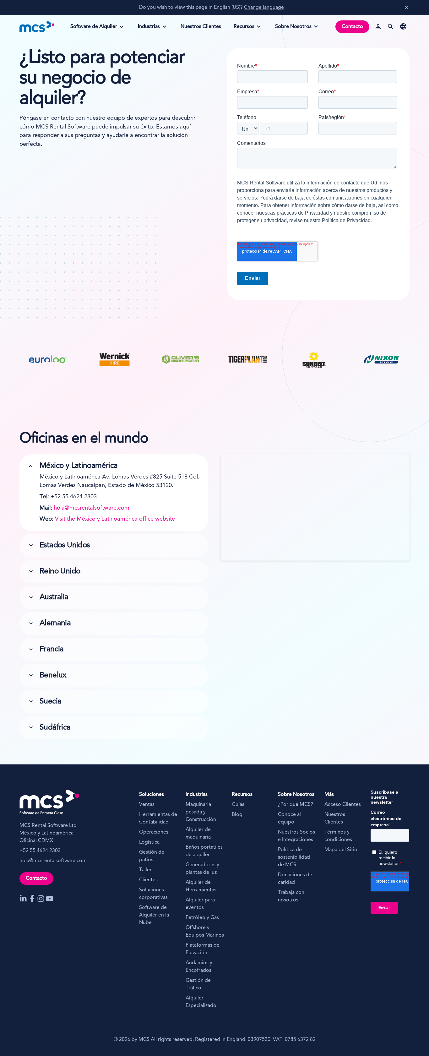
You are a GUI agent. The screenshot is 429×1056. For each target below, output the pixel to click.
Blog (237, 814)
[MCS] (37, 27)
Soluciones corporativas (153, 894)
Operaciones (153, 832)
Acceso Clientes (342, 804)
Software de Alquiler (93, 28)
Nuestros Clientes (334, 818)
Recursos (246, 28)
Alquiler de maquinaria (198, 833)
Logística (149, 842)
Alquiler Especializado (201, 1002)
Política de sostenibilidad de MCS (294, 857)
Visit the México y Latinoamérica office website (115, 519)
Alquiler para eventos (200, 904)
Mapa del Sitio (340, 849)
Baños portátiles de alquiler (204, 851)
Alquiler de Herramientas (201, 886)
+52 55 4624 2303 (40, 850)
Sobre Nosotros (293, 28)
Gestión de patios (151, 856)
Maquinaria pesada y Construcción (201, 812)
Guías (238, 804)
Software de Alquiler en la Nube (154, 915)
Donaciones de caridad (295, 879)
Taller (145, 870)
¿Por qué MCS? (295, 804)
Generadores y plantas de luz (202, 868)
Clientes (148, 880)
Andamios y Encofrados (199, 966)
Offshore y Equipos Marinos (205, 931)
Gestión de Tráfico (198, 984)
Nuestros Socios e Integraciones (296, 836)
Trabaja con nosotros (291, 896)
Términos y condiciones (338, 836)
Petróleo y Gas (202, 917)
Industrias (151, 28)
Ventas (147, 804)
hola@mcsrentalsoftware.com (91, 508)
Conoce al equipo (289, 818)
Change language (264, 7)
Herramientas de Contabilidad (158, 818)
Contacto (352, 26)
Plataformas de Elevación (203, 949)
